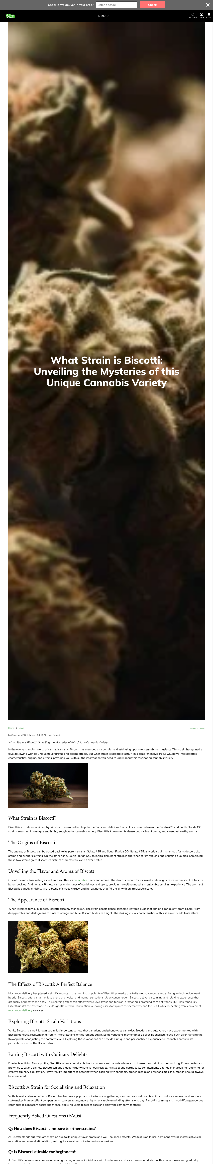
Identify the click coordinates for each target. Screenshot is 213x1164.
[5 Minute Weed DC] (10, 16)
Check (152, 5)
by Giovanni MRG (17, 735)
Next (202, 729)
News (21, 728)
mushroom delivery (20, 1010)
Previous (194, 729)
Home (11, 728)
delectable (80, 880)
